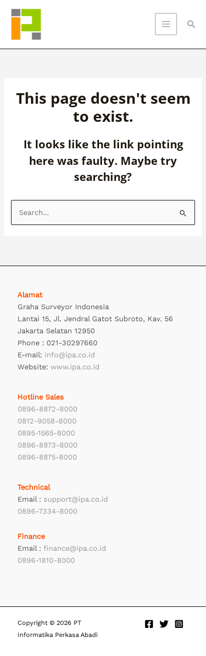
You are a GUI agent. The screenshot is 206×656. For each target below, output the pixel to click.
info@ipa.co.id (69, 354)
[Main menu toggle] (166, 24)
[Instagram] (179, 623)
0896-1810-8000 (46, 560)
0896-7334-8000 (48, 511)
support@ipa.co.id (76, 499)
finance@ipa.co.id (75, 548)
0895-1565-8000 (46, 433)
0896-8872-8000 (48, 408)
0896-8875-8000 (47, 457)
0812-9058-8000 (47, 420)
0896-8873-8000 (48, 445)
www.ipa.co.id (75, 366)
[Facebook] (149, 623)
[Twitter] (164, 623)
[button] (191, 24)
